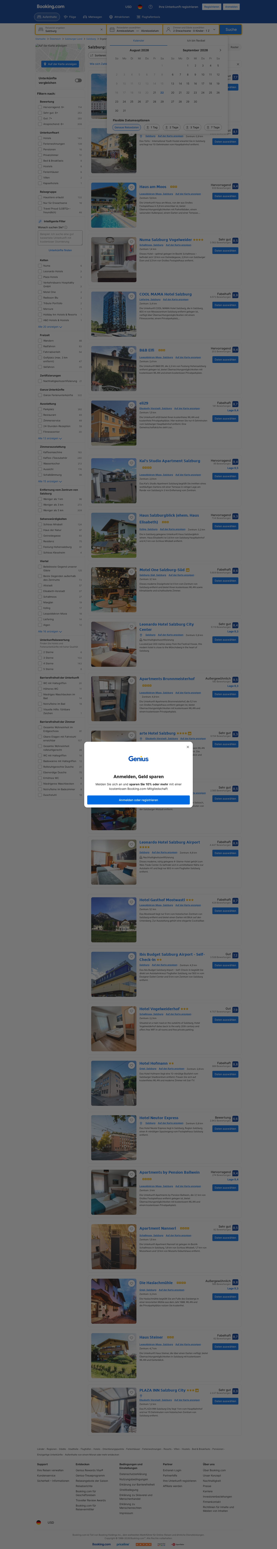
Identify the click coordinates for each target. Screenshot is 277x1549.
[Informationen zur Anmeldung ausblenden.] (187, 747)
